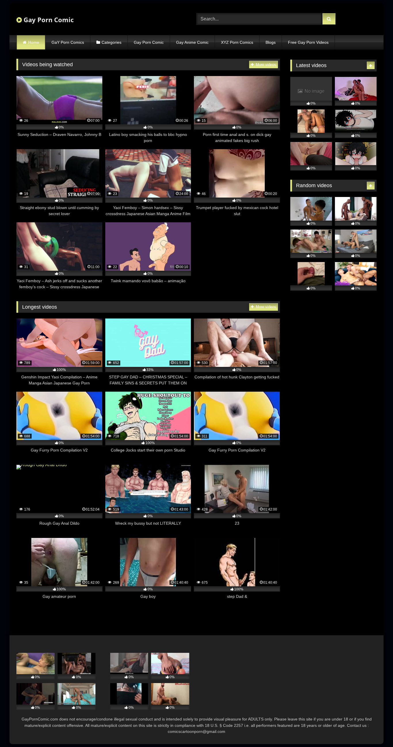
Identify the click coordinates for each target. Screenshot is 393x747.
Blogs (271, 42)
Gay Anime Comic (192, 42)
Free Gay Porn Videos (308, 42)
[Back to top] (375, 729)
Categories (111, 42)
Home (33, 42)
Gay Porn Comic (48, 19)
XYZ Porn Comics (237, 42)
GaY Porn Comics (67, 42)
